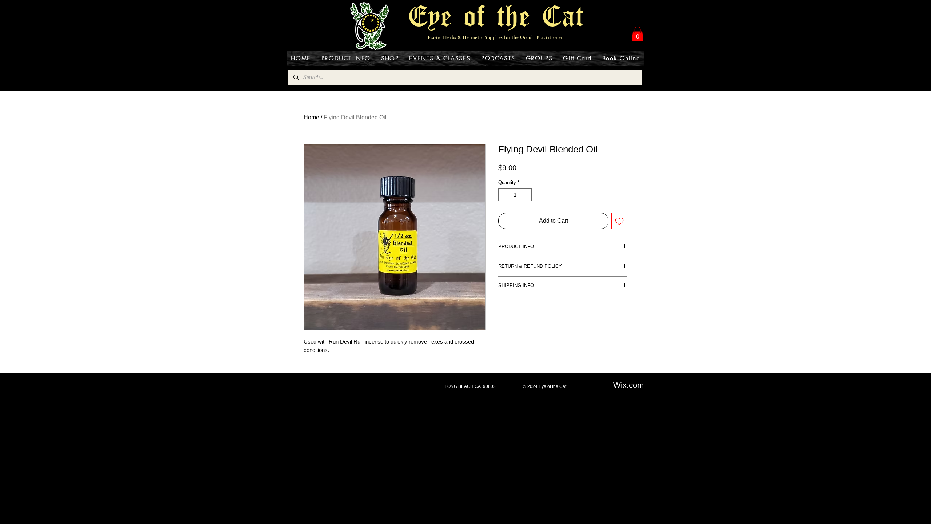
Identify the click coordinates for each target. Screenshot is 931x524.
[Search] (636, 26)
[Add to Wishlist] (619, 221)
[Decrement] (503, 195)
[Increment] (526, 195)
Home (311, 117)
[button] (637, 34)
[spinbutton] (515, 195)
